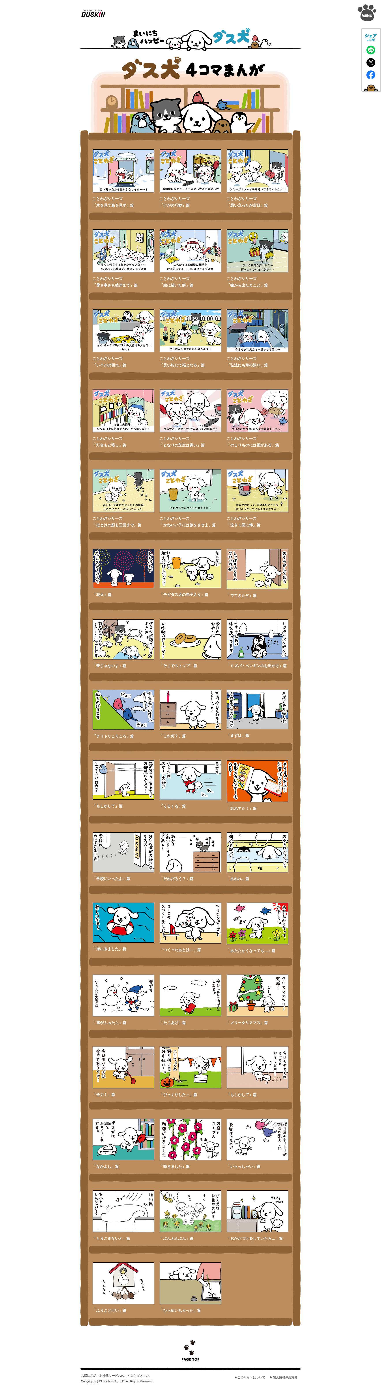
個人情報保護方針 (285, 1377)
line (370, 50)
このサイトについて (251, 1377)
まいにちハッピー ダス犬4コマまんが (190, 39)
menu (367, 12)
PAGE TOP (190, 1350)
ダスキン (93, 13)
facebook (370, 74)
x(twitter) (370, 62)
